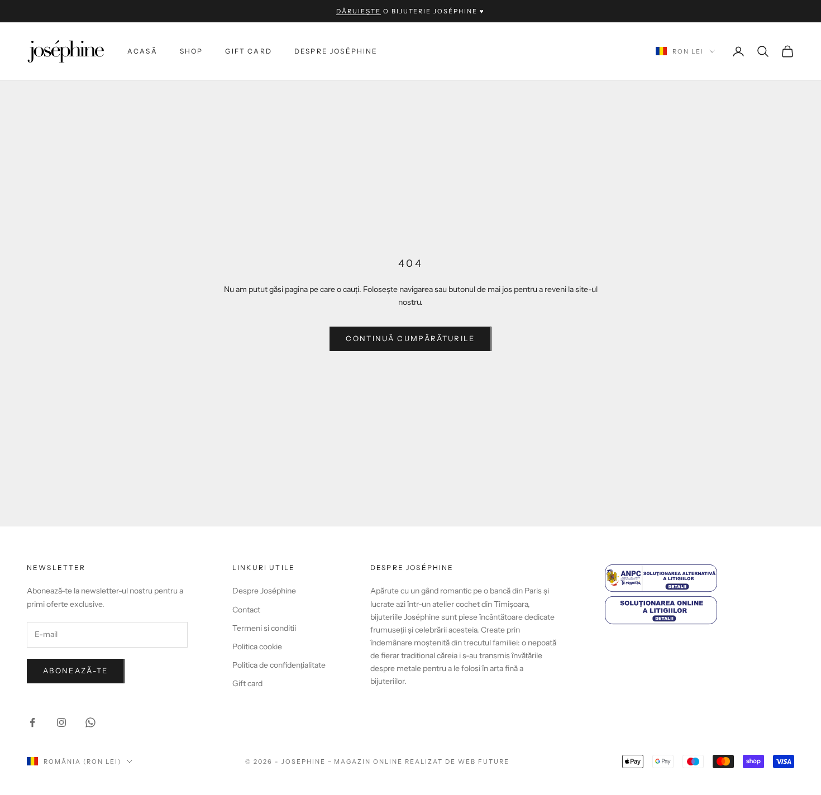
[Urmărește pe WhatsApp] (90, 722)
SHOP (191, 51)
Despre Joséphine (336, 51)
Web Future (483, 761)
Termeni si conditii (264, 628)
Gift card (248, 51)
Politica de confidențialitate (279, 665)
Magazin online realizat (388, 761)
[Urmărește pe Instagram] (61, 722)
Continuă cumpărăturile (410, 338)
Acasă (142, 51)
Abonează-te (75, 670)
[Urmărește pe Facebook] (32, 722)
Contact (246, 610)
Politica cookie (257, 646)
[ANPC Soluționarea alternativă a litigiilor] (700, 578)
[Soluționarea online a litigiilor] (700, 610)
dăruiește (358, 11)
